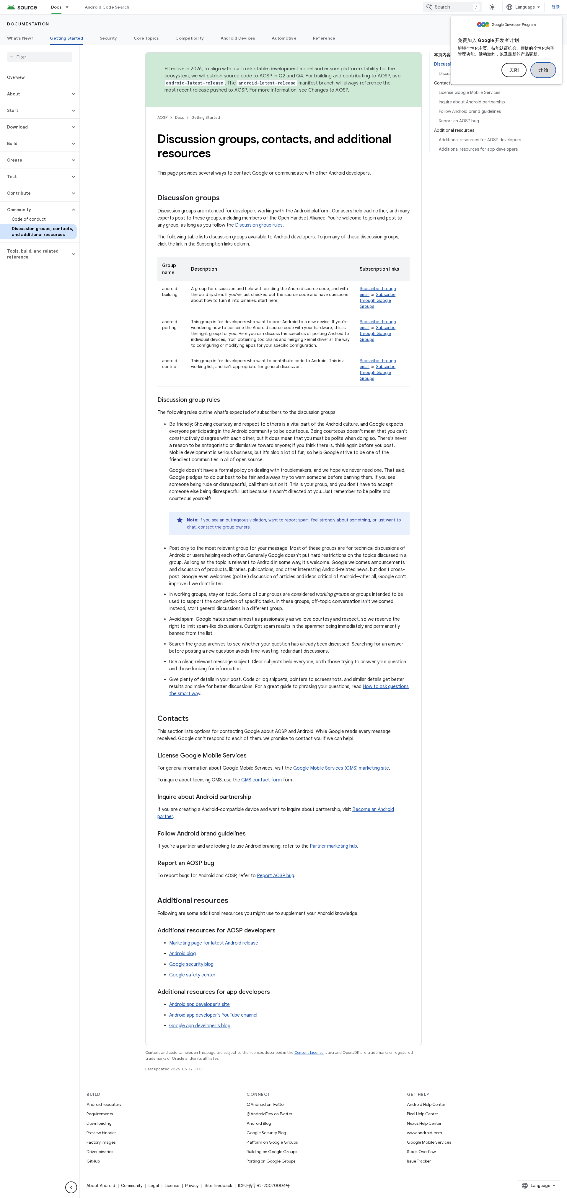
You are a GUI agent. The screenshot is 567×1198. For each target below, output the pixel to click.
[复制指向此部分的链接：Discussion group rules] (226, 400)
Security (108, 38)
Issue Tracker (419, 1161)
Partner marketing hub (333, 846)
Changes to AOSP (328, 90)
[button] (35, 94)
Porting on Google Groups (271, 1161)
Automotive (284, 38)
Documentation (28, 24)
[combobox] (452, 7)
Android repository (104, 1104)
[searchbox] (39, 57)
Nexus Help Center (424, 1123)
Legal (154, 1185)
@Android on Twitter (266, 1104)
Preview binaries (101, 1132)
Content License (309, 1052)
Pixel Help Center (422, 1113)
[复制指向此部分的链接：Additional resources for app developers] (276, 992)
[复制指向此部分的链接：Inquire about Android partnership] (257, 797)
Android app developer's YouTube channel (213, 1015)
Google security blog (191, 964)
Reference (324, 38)
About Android (101, 1185)
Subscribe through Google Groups (377, 300)
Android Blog (259, 1123)
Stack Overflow (421, 1151)
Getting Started (66, 38)
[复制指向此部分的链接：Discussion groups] (226, 198)
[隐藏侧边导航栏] (71, 1187)
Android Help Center (426, 1104)
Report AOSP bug (275, 876)
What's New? (20, 38)
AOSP (162, 117)
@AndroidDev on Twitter (269, 1113)
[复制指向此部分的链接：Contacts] (195, 719)
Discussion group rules (259, 225)
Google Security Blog (266, 1132)
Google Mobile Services (429, 1142)
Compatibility (189, 38)
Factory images (101, 1142)
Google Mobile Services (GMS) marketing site (341, 768)
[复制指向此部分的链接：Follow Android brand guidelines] (252, 834)
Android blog (182, 954)
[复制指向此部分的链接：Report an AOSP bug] (220, 863)
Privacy (192, 1185)
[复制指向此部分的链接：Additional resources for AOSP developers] (281, 930)
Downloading (99, 1123)
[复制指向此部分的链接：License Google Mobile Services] (252, 756)
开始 (543, 70)
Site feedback (218, 1185)
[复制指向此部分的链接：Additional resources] (234, 901)
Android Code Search (107, 7)
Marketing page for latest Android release (213, 943)
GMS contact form (261, 780)
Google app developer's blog (199, 1026)
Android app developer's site (199, 1004)
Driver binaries (100, 1151)
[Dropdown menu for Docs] (70, 7)
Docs (56, 7)
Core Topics (146, 38)
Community (132, 1185)
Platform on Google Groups (272, 1142)
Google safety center (192, 975)
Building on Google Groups (272, 1151)
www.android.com (424, 1132)
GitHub (93, 1161)
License (172, 1185)
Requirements (100, 1113)
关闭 (514, 70)
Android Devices (238, 38)
